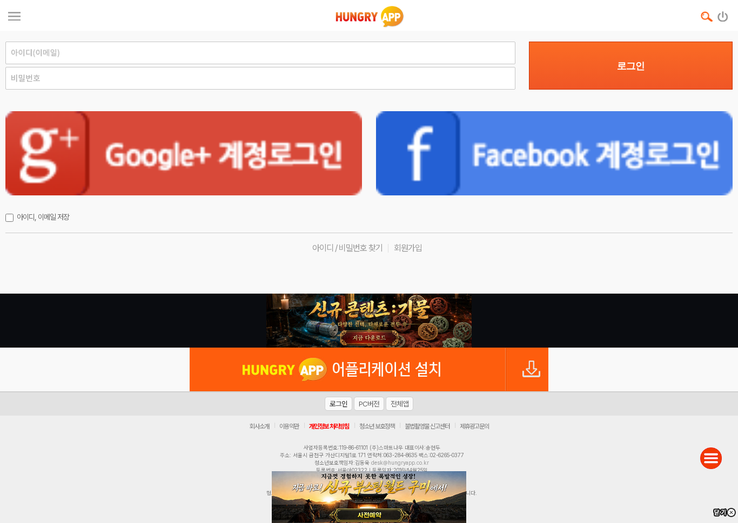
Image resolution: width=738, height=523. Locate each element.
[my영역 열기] (14, 15)
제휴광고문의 (474, 426)
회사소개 (259, 426)
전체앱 (399, 403)
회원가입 (408, 248)
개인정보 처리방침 (329, 426)
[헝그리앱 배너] (369, 321)
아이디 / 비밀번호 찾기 (347, 248)
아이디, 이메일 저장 (43, 217)
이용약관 (289, 426)
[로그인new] (723, 14)
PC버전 (369, 403)
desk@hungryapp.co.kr (400, 462)
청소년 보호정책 (376, 426)
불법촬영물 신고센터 (427, 426)
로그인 (631, 65)
